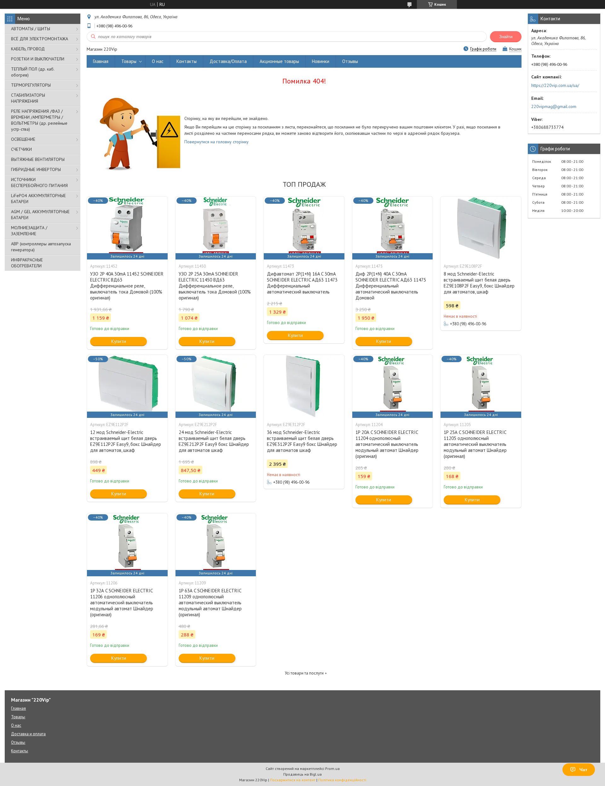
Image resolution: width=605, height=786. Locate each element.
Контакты (186, 61)
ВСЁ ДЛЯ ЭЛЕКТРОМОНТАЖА (39, 39)
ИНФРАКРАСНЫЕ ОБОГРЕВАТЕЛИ (27, 263)
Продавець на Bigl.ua (302, 774)
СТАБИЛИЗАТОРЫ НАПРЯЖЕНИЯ (28, 98)
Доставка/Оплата (228, 61)
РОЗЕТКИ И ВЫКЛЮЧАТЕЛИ (37, 59)
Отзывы (350, 61)
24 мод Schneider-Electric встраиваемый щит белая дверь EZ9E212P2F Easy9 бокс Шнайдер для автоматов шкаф (214, 441)
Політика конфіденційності (342, 779)
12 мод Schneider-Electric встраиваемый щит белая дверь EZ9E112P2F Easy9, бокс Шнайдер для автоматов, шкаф (125, 441)
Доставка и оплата (28, 734)
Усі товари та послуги (304, 673)
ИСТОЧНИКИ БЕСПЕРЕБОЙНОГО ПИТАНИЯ (39, 182)
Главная (100, 61)
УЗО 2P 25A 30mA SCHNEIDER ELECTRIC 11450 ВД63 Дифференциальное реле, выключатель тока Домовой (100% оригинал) (215, 286)
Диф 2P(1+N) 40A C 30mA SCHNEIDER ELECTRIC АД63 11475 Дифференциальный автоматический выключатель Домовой (390, 286)
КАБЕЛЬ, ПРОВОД (28, 49)
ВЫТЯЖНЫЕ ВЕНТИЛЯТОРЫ (38, 159)
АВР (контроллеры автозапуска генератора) (41, 247)
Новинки (320, 61)
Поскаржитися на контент (292, 779)
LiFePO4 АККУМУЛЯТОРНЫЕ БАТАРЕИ (38, 198)
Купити (118, 341)
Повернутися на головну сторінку (216, 142)
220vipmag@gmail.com (553, 106)
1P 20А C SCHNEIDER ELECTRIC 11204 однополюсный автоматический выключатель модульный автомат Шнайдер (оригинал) (386, 444)
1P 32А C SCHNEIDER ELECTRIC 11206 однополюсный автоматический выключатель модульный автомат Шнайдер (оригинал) (121, 603)
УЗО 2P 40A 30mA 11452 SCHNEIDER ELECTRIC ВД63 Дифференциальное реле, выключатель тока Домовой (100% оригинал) (127, 286)
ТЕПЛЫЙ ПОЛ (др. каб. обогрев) (32, 72)
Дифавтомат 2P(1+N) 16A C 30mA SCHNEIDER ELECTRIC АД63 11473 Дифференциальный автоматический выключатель (302, 283)
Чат (583, 769)
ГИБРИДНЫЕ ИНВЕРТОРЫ (36, 169)
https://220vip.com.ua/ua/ (555, 85)
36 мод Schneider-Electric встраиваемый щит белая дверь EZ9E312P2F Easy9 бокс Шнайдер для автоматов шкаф (302, 441)
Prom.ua (332, 768)
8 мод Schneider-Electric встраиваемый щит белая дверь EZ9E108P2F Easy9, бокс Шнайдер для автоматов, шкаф (479, 283)
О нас (158, 61)
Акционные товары (279, 61)
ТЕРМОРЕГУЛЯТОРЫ (31, 85)
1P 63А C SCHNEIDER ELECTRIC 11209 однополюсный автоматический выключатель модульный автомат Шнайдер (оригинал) (210, 603)
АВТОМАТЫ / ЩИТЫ (30, 28)
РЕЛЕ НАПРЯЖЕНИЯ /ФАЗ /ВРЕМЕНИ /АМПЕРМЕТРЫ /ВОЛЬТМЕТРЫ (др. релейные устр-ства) (39, 120)
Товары (128, 61)
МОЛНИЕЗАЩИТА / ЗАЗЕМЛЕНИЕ (29, 230)
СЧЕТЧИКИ (21, 149)
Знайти (505, 36)
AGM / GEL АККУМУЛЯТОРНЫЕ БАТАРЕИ (40, 214)
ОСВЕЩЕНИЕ (23, 139)
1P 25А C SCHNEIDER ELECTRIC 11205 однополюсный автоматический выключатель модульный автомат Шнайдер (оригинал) (475, 444)
